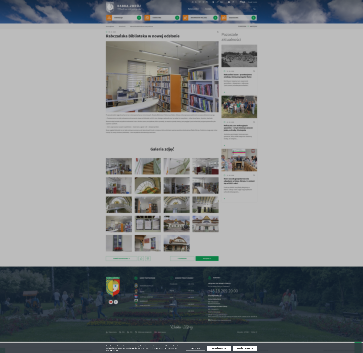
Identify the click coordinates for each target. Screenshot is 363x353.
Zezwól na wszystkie (245, 348)
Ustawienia (195, 348)
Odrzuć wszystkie (219, 348)
